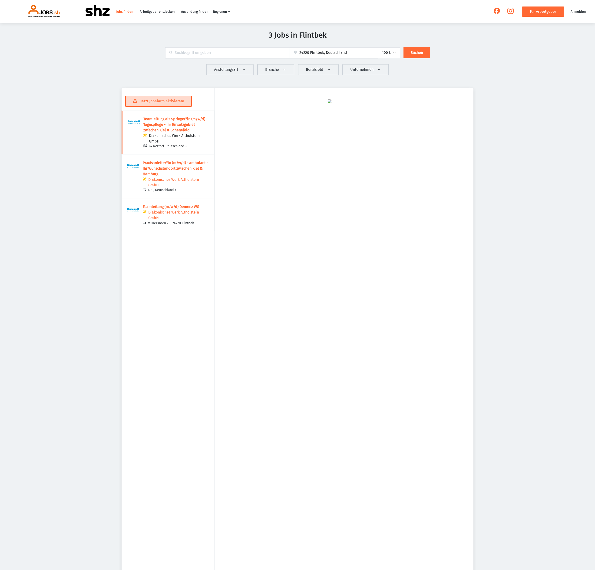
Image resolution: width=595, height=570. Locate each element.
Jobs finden (124, 12)
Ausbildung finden (194, 12)
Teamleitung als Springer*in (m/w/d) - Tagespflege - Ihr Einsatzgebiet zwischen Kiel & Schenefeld (175, 124)
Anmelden (578, 12)
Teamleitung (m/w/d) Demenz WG (171, 206)
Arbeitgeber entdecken (157, 12)
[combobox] (227, 52)
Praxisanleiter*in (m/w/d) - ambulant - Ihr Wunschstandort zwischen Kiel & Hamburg (175, 168)
